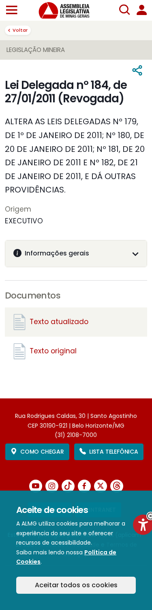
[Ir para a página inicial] (69, 10)
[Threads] (116, 486)
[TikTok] (68, 486)
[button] (11, 10)
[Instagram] (51, 486)
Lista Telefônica (113, 452)
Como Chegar (42, 452)
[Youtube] (35, 486)
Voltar (20, 30)
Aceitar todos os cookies (76, 585)
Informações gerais (57, 253)
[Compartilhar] (138, 71)
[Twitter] (100, 486)
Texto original (53, 351)
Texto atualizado (59, 322)
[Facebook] (84, 486)
